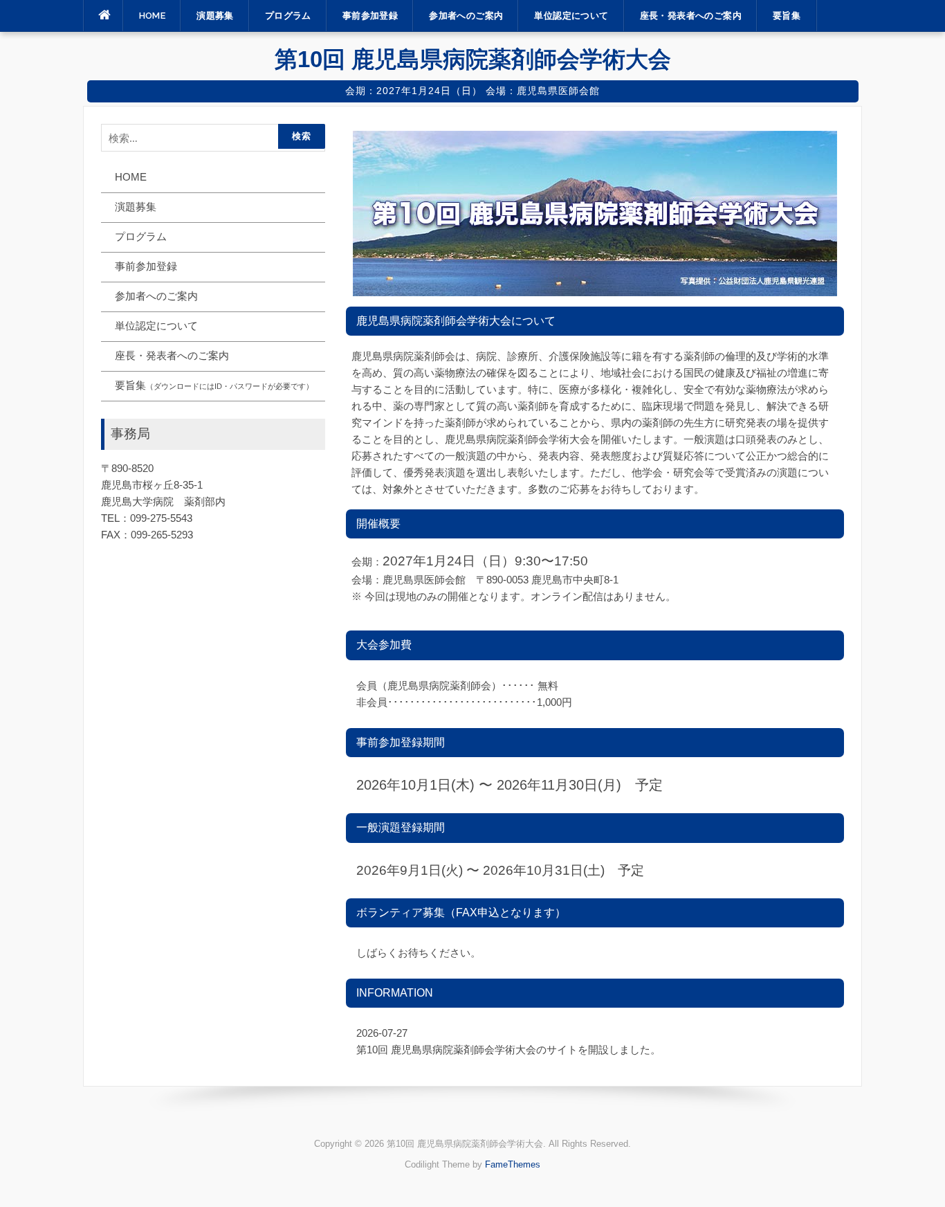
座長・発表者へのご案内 (691, 15)
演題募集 (215, 15)
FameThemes (512, 1164)
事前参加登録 (370, 15)
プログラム (288, 15)
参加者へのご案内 (466, 15)
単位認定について (571, 15)
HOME (152, 15)
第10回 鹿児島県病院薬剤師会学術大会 (473, 59)
